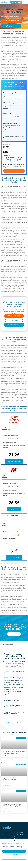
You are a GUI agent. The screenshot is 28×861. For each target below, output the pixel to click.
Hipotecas (3, 836)
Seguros (3, 834)
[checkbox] (3, 137)
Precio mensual (7, 150)
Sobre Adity (3, 838)
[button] (26, 2)
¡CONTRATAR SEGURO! (14, 171)
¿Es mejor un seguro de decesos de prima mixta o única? (13, 706)
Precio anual (6, 144)
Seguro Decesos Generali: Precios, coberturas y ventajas (13, 778)
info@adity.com (19, 836)
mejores (14, 573)
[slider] (8, 108)
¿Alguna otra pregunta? (14, 722)
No (5, 132)
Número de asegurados (10, 93)
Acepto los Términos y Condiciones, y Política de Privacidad (14, 137)
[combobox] (14, 96)
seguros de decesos (21, 573)
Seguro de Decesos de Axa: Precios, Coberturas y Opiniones (14, 752)
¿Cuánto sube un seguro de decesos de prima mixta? (11, 712)
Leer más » (5, 755)
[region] (14, 850)
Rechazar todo (14, 858)
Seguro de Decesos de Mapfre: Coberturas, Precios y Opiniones (13, 805)
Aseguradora (6, 155)
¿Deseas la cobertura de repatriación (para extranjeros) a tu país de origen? (13, 125)
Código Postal (7, 113)
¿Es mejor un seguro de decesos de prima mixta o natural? (13, 672)
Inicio (2, 832)
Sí (5, 129)
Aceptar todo (14, 851)
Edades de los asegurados (10, 103)
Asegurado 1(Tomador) (9, 106)
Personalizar (14, 854)
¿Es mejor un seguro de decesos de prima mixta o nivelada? (13, 699)
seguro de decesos (6, 37)
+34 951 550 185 (19, 834)
